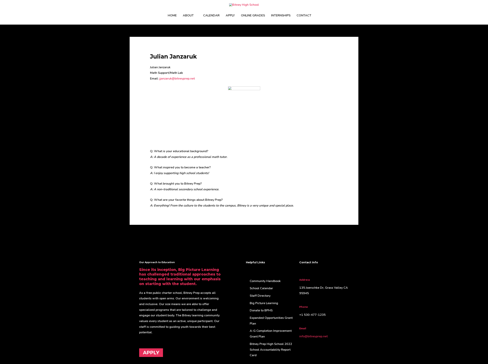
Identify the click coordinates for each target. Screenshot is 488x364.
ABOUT (188, 15)
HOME (172, 15)
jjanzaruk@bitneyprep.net (177, 78)
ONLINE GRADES (253, 15)
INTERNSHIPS (281, 15)
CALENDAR (211, 15)
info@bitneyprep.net (313, 336)
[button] (318, 16)
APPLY (230, 15)
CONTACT (304, 15)
